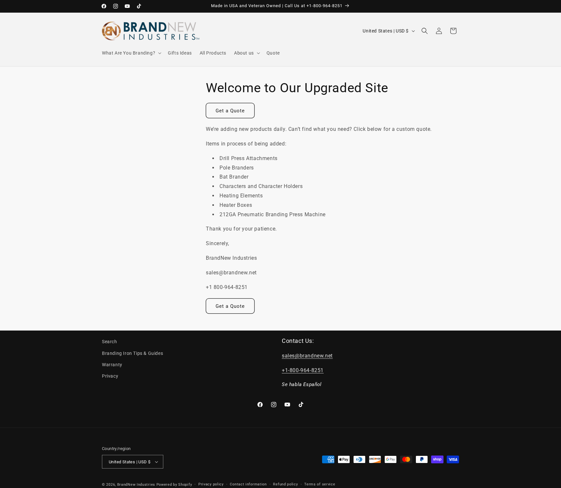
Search (109, 341)
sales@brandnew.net (307, 356)
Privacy (110, 376)
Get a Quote (230, 111)
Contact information (248, 484)
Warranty (112, 364)
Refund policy (285, 484)
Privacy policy (211, 484)
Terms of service (319, 484)
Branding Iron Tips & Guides (132, 353)
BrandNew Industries (136, 484)
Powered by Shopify (174, 484)
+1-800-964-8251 (303, 370)
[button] (131, 53)
